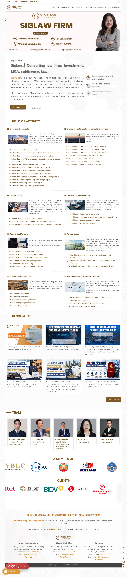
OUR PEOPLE (65, 7)
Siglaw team (36, 108)
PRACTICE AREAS (77, 7)
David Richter (14, 439)
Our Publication (114, 7)
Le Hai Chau (59, 439)
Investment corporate (19, 129)
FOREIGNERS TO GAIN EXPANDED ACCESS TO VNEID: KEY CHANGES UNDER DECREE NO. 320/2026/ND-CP (102, 384)
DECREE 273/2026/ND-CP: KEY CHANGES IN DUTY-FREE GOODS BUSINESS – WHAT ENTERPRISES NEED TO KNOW (24, 384)
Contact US (102, 7)
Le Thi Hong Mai (107, 439)
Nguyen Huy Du (38, 439)
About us (56, 7)
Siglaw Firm (16, 78)
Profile (9, 1)
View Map (28, 557)
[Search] (118, 1)
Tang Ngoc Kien (84, 439)
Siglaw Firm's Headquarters (29, 1)
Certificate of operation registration (28, 521)
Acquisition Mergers (19, 234)
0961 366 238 (34, 552)
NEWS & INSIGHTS (90, 7)
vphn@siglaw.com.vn (30, 554)
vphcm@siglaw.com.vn (66, 554)
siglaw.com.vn (58, 565)
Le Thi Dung (51, 529)
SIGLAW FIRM (93, 515)
